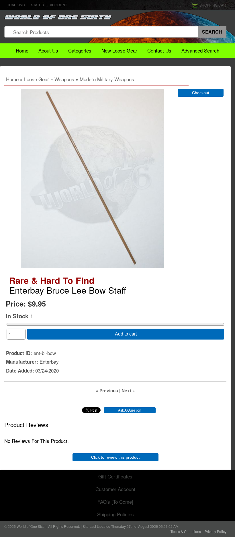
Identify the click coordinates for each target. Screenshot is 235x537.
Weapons (64, 79)
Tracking (16, 4)
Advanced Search (200, 50)
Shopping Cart (213, 5)
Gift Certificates (115, 476)
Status (37, 4)
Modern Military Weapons (107, 79)
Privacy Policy (215, 531)
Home (22, 50)
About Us (48, 50)
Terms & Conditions (186, 531)
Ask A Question (129, 410)
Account (58, 4)
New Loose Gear (119, 50)
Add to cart (126, 333)
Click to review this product (115, 457)
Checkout (200, 92)
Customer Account (115, 489)
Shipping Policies (115, 514)
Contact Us (159, 50)
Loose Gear (36, 79)
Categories (79, 50)
